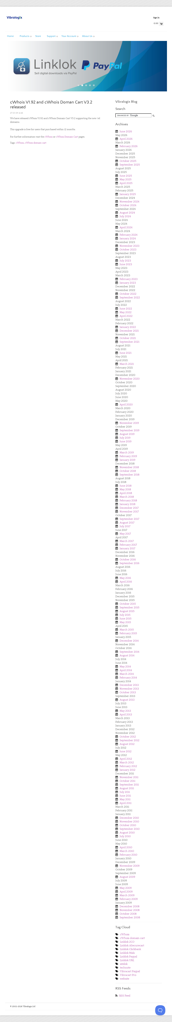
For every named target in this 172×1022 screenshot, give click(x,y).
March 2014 (127, 673)
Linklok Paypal (128, 956)
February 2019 (128, 456)
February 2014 (128, 677)
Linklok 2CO (127, 941)
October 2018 (128, 471)
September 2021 (129, 341)
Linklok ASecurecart (132, 945)
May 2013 (125, 710)
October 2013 (128, 692)
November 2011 (129, 777)
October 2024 (128, 205)
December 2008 (129, 906)
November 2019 (129, 423)
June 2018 (126, 485)
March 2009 (127, 895)
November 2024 (129, 201)
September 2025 (130, 164)
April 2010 (126, 847)
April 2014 (126, 670)
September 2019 (129, 430)
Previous (16, 69)
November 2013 (129, 688)
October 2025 (128, 161)
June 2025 (126, 175)
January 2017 (127, 548)
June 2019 (126, 441)
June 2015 (126, 618)
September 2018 (129, 474)
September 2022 (130, 297)
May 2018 (125, 489)
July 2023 (125, 260)
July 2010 (125, 836)
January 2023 (128, 282)
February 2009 (129, 899)
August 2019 (127, 434)
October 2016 (128, 559)
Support (50, 36)
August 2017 (127, 522)
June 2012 (126, 751)
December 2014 (129, 640)
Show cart (161, 24)
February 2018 (128, 500)
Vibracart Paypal (130, 971)
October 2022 (128, 293)
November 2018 (129, 467)
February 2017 (128, 544)
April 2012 (126, 758)
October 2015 (128, 603)
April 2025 (126, 183)
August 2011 (127, 788)
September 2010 (130, 828)
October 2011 (127, 780)
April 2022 (126, 316)
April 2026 (126, 138)
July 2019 (125, 437)
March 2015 (127, 629)
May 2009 (126, 887)
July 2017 (125, 526)
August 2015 (127, 611)
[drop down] (31, 36)
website (124, 978)
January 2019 (127, 459)
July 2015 (125, 614)
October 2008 (128, 913)
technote (125, 967)
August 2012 (127, 744)
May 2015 (125, 622)
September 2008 (130, 917)
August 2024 (127, 212)
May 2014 (125, 666)
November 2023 (129, 245)
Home (10, 36)
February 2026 (129, 146)
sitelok (123, 963)
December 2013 (129, 685)
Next (155, 69)
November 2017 (129, 511)
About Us (85, 36)
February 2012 (128, 766)
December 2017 (129, 507)
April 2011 (126, 803)
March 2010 (127, 851)
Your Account (66, 36)
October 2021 (128, 338)
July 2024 (125, 216)
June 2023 (126, 264)
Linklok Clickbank (130, 949)
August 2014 (127, 655)
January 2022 (128, 327)
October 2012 (128, 736)
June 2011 (125, 795)
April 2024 (126, 227)
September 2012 (129, 740)
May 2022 (126, 312)
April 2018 (126, 493)
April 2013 (126, 714)
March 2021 (127, 363)
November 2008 (130, 910)
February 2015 (128, 633)
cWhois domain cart (35, 143)
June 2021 (126, 352)
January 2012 (127, 769)
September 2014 (129, 651)
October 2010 (128, 825)
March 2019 (127, 452)
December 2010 (129, 817)
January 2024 (128, 238)
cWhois (49, 137)
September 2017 (129, 518)
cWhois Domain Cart (67, 137)
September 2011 (129, 784)
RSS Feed (124, 995)
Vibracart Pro (128, 975)
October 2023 (128, 249)
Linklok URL (127, 960)
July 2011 (125, 792)
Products (23, 36)
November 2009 (130, 865)
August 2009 (127, 876)
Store (38, 36)
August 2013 (127, 699)
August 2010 (127, 832)
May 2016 (125, 578)
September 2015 (129, 607)
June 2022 (126, 308)
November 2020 (130, 378)
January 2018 (127, 504)
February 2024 (128, 234)
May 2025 (126, 179)
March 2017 (127, 541)
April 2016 (126, 581)
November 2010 (129, 821)
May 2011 (125, 799)
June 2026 (126, 131)
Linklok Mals (127, 952)
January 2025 (128, 194)
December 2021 (129, 330)
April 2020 (126, 404)
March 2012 (127, 762)
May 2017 (125, 533)
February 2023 (129, 279)
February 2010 (128, 854)
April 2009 (126, 891)
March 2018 (127, 496)
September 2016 (129, 563)
